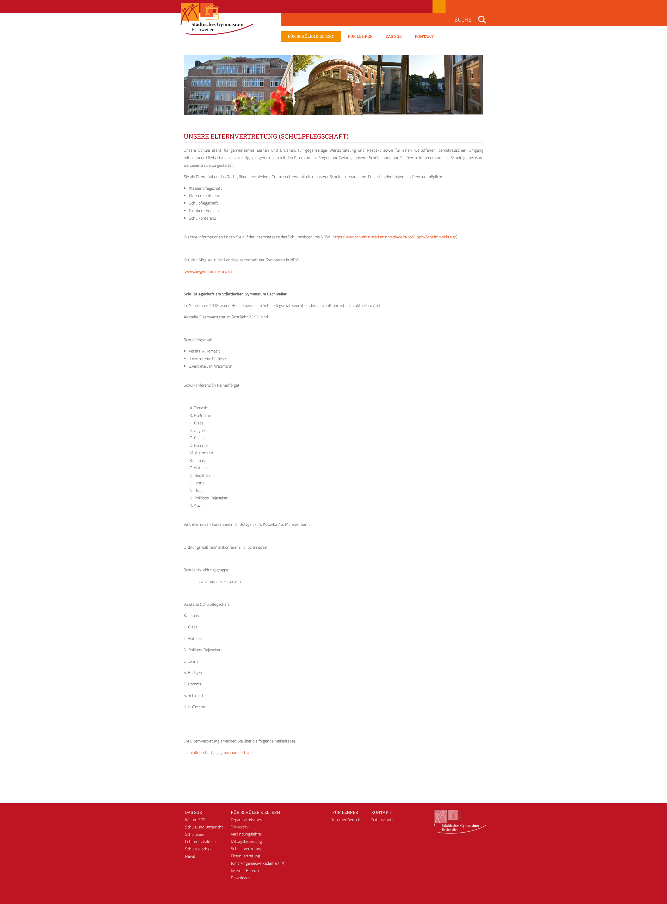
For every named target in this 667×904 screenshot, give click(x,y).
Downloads (240, 878)
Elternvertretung (245, 856)
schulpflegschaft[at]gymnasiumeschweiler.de (223, 752)
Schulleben (194, 834)
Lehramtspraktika (200, 841)
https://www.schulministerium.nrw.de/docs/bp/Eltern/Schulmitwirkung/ (394, 237)
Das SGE (193, 812)
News (190, 856)
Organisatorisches (246, 819)
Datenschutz (382, 819)
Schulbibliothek (198, 849)
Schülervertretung (246, 848)
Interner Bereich (245, 870)
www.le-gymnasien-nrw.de (208, 271)
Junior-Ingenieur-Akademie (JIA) (258, 863)
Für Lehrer (345, 812)
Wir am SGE (195, 819)
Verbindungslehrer (246, 834)
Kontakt (381, 812)
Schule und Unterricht (204, 827)
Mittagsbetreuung (246, 841)
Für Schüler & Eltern (255, 812)
